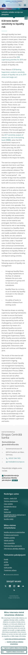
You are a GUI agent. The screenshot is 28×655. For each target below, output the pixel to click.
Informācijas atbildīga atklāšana (14, 548)
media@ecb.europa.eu (16, 462)
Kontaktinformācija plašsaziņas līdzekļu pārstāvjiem (10, 478)
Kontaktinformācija (10, 506)
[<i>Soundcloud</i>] (23, 586)
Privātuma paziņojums (11, 535)
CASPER (6, 565)
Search (19, 5)
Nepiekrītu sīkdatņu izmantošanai (15, 651)
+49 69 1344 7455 (14, 458)
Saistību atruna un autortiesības (14, 532)
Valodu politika (9, 540)
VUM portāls (8, 567)
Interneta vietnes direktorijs (12, 574)
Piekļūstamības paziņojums (13, 546)
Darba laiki (7, 512)
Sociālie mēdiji (8, 519)
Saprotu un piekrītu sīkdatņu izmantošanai (15, 648)
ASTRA (6, 562)
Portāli (6, 559)
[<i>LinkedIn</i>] (10, 586)
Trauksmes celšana (10, 570)
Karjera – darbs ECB (10, 498)
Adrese (6, 509)
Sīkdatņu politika (9, 538)
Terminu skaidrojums (11, 501)
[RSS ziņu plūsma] (14, 590)
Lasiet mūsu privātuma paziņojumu (15, 639)
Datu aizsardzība (9, 543)
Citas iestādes (8, 504)
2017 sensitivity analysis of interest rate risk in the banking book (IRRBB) (13, 137)
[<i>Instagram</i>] (14, 586)
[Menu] (25, 5)
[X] (5, 586)
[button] (25, 2)
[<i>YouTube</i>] (18, 586)
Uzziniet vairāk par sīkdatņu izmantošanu (15, 643)
